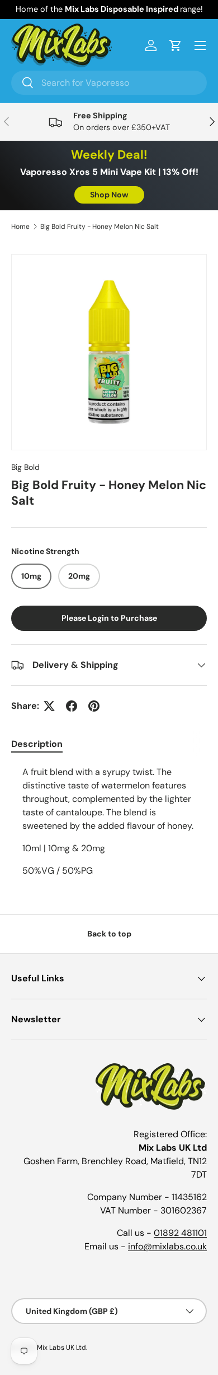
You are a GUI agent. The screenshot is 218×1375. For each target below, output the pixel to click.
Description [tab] (37, 744)
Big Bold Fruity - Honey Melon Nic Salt (99, 226)
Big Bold (25, 467)
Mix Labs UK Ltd (61, 1347)
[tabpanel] (109, 821)
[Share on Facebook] (71, 706)
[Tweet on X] (49, 706)
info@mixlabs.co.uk (167, 1246)
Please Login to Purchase (109, 618)
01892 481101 (180, 1233)
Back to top (109, 934)
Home (20, 226)
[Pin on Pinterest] (94, 706)
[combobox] (109, 83)
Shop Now (109, 195)
